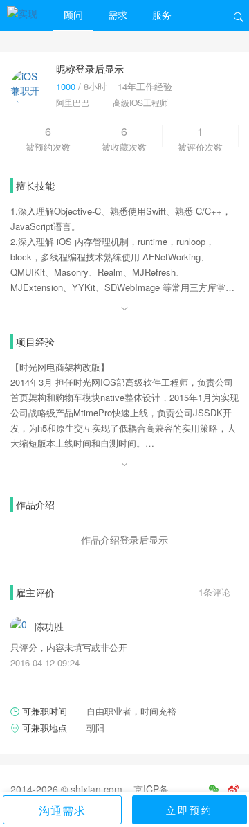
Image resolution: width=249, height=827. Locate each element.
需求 (117, 14)
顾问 (73, 14)
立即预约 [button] (189, 810)
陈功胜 (49, 626)
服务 (162, 14)
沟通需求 (62, 810)
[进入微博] (233, 788)
